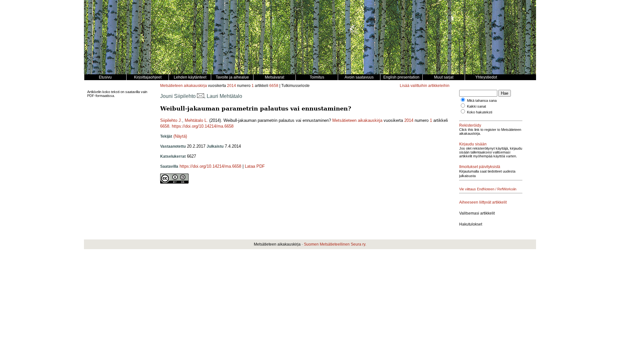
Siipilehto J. (171, 120)
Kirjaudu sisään (473, 144)
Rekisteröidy (470, 125)
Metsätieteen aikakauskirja (183, 85)
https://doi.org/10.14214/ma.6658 (202, 126)
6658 (273, 85)
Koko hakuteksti (479, 112)
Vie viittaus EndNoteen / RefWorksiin (487, 189)
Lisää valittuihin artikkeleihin (425, 85)
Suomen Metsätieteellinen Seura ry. (335, 244)
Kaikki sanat (476, 106)
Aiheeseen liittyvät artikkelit (483, 202)
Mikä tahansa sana (482, 100)
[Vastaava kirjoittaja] (200, 96)
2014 (231, 85)
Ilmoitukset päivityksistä (479, 166)
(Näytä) (180, 136)
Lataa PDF (255, 166)
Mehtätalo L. (196, 120)
